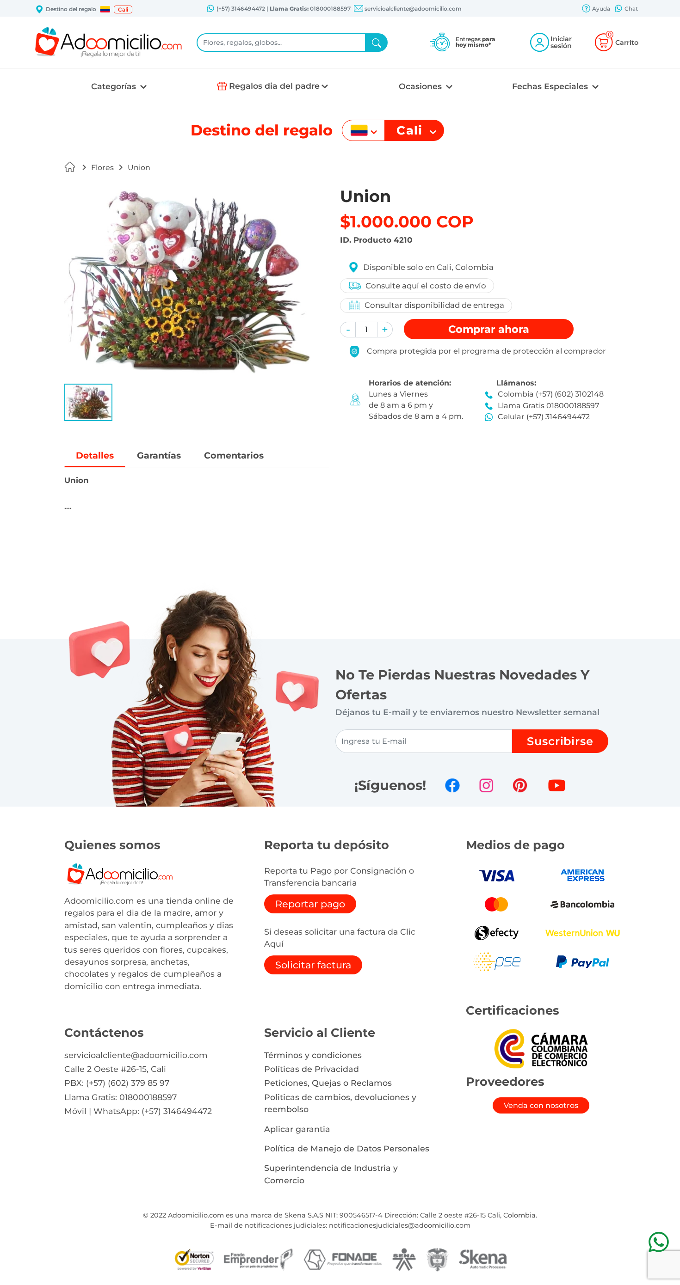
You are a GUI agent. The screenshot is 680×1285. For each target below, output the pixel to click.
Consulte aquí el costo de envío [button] (425, 285)
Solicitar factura (313, 965)
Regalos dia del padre (274, 86)
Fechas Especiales (551, 86)
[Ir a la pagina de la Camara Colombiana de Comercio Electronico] (540, 1048)
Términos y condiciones (313, 1055)
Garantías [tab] (159, 455)
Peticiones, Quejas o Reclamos (328, 1083)
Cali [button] (123, 9)
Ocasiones (421, 86)
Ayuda (600, 8)
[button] (105, 9)
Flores (102, 167)
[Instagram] (486, 785)
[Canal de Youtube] (556, 785)
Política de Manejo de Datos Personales (346, 1148)
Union (139, 167)
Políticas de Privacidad (311, 1069)
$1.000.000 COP (407, 222)
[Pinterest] (520, 785)
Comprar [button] (488, 329)
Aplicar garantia (297, 1129)
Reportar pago (310, 904)
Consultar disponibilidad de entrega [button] (434, 305)
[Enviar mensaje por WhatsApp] (658, 1242)
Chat (630, 8)
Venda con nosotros (541, 1105)
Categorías (114, 86)
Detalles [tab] (95, 455)
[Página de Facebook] (452, 785)
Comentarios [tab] (234, 455)
